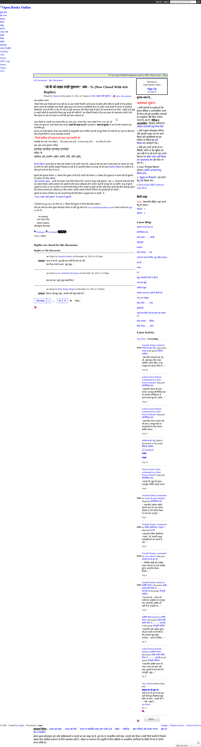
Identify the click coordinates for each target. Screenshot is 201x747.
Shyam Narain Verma (151, 469)
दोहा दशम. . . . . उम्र (145, 303)
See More (146, 704)
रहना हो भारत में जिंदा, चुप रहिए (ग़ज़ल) (152, 257)
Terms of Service (193, 725)
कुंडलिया (140, 308)
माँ (138, 272)
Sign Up (159, 2)
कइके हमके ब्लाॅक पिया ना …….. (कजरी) (154, 588)
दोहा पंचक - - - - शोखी (145, 237)
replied (159, 345)
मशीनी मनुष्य (141, 288)
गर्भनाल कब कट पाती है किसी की (149, 293)
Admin (56, 96)
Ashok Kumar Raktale (151, 377)
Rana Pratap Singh (66, 289)
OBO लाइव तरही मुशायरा (101, 96)
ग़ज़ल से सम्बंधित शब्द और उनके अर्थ (96, 729)
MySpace (41, 232)
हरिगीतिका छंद (142, 232)
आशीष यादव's (147, 585)
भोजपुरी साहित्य (159, 625)
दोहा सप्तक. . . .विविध (145, 321)
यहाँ (141, 180)
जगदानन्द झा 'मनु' (148, 440)
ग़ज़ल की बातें (70, 729)
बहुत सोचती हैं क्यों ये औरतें (147, 277)
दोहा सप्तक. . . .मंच (144, 252)
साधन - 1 (141, 209)
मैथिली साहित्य (147, 446)
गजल (144, 351)
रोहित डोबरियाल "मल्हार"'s (155, 527)
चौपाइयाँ (140, 242)
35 (65, 301)
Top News (141, 339)
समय (139, 267)
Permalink (47, 256)
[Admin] (37, 92)
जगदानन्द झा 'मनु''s (149, 348)
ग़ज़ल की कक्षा (55, 729)
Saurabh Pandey (65, 256)
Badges (164, 725)
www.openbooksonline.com (100, 207)
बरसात (139, 247)
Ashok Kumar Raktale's (155, 498)
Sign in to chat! (181, 745)
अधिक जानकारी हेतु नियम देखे (150, 126)
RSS (35, 307)
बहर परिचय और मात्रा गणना (145, 729)
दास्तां (139, 262)
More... (152, 719)
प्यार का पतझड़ (143, 298)
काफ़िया (126, 729)
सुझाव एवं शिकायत (148, 177)
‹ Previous (40, 301)
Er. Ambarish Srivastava (68, 273)
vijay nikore (147, 683)
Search (198, 2)
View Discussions (123, 96)
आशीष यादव (146, 617)
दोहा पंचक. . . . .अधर (145, 326)
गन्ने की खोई (141, 282)
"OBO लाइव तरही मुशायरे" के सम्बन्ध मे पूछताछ (52, 197)
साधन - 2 (141, 213)
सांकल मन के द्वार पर (145, 227)
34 (60, 301)
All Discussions (40, 80)
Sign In (166, 2)
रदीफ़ (117, 729)
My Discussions (56, 80)
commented (147, 380)
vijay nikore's (150, 556)
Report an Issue (177, 725)
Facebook (52, 232)
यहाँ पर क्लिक (115, 167)
